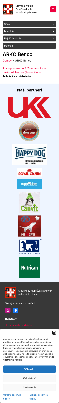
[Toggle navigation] (53, 9)
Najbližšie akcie (12, 38)
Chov (7, 24)
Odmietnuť (29, 378)
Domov (7, 60)
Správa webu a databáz (19, 325)
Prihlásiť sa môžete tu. (17, 76)
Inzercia (8, 45)
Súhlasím (29, 369)
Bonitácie (9, 31)
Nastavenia (29, 387)
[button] (54, 332)
